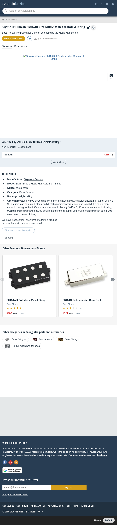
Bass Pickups (26, 192)
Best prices (20, 46)
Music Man (65, 32)
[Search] (6, 11)
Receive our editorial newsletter (20, 480)
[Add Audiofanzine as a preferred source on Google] (12, 470)
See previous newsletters (15, 494)
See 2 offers (58, 162)
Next (113, 279)
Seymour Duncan (30, 32)
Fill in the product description (18, 230)
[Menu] (113, 11)
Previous (2, 279)
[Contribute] (29, 38)
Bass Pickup (8, 32)
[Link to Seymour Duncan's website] (88, 27)
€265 (107, 154)
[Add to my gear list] (93, 27)
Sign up (68, 487)
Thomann (7, 154)
